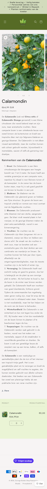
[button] (5, 22)
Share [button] (6, 390)
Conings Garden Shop (22, 481)
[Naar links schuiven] (18, 95)
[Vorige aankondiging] (4, 7)
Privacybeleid (27, 484)
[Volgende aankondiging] (42, 7)
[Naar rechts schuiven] (29, 95)
